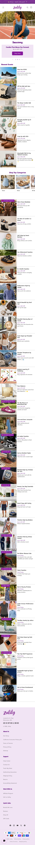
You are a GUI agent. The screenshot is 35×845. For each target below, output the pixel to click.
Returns (5, 779)
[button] (3, 7)
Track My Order (7, 768)
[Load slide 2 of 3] (17, 59)
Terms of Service (8, 743)
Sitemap (5, 750)
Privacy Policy (7, 747)
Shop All (5, 815)
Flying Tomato (17, 34)
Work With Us (7, 789)
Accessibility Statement (10, 783)
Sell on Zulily (7, 797)
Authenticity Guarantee (10, 772)
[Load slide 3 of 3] (19, 59)
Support (5, 756)
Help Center (6, 761)
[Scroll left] (1, 183)
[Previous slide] (13, 59)
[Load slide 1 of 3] (16, 59)
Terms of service (14, 841)
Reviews (5, 811)
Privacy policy (26, 839)
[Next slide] (22, 59)
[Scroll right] (33, 183)
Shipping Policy (7, 775)
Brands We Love (7, 807)
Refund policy (17, 839)
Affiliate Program (8, 793)
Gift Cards (6, 818)
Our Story (6, 735)
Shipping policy (23, 841)
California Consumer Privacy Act (12, 739)
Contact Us (6, 764)
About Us (6, 731)
